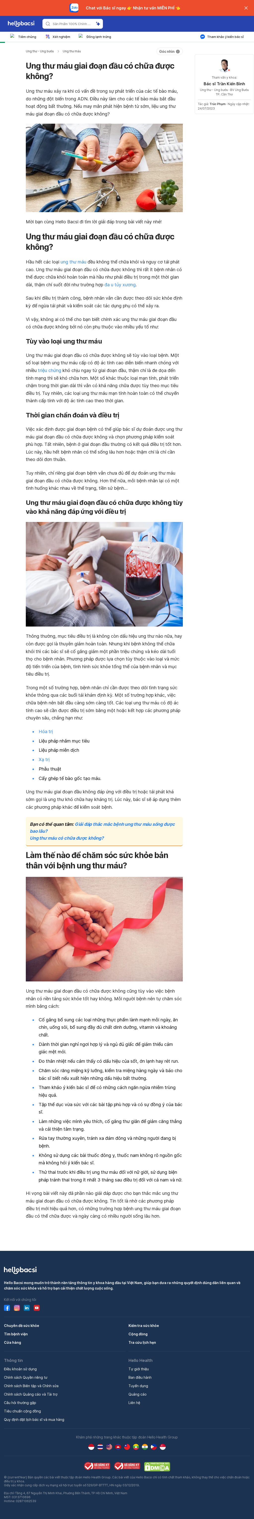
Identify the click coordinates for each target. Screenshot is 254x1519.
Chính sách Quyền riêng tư (25, 1377)
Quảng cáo (137, 1394)
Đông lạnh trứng (99, 37)
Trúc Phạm (217, 104)
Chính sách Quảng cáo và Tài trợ (30, 1394)
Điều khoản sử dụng (20, 1369)
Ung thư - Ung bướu (40, 51)
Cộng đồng (138, 1334)
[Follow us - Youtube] (37, 1308)
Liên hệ (134, 1403)
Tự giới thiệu (138, 1369)
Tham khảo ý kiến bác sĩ (225, 37)
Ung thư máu (72, 51)
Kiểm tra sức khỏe (143, 1325)
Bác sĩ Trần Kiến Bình (224, 83)
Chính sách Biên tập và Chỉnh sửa (31, 1386)
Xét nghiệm (61, 37)
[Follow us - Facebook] (7, 1308)
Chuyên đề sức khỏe (21, 1325)
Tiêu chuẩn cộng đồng (22, 1411)
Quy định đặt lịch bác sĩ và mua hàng (34, 1419)
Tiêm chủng (27, 37)
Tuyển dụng (138, 1386)
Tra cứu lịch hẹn (142, 1342)
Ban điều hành (140, 1377)
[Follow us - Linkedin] (27, 1308)
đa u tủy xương (120, 284)
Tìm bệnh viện (16, 1334)
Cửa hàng (12, 1342)
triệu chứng (49, 370)
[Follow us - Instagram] (17, 1308)
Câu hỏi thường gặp (20, 1403)
